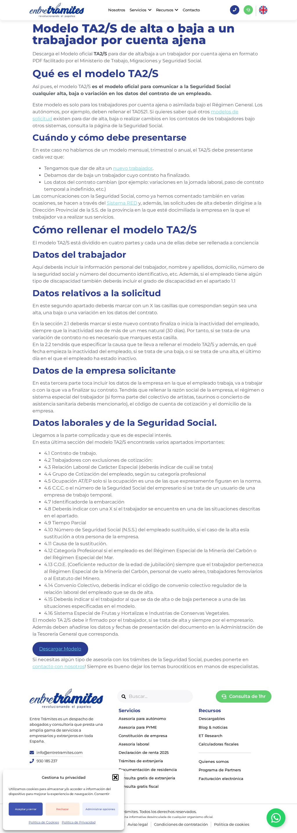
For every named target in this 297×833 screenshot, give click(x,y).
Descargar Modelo (60, 649)
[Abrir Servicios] (150, 10)
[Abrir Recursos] (177, 10)
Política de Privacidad (78, 822)
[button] (115, 777)
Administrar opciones (100, 809)
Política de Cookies (44, 822)
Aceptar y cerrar (26, 809)
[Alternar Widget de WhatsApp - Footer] (276, 817)
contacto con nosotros (58, 666)
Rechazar (62, 809)
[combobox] (155, 696)
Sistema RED (122, 203)
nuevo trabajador (133, 168)
